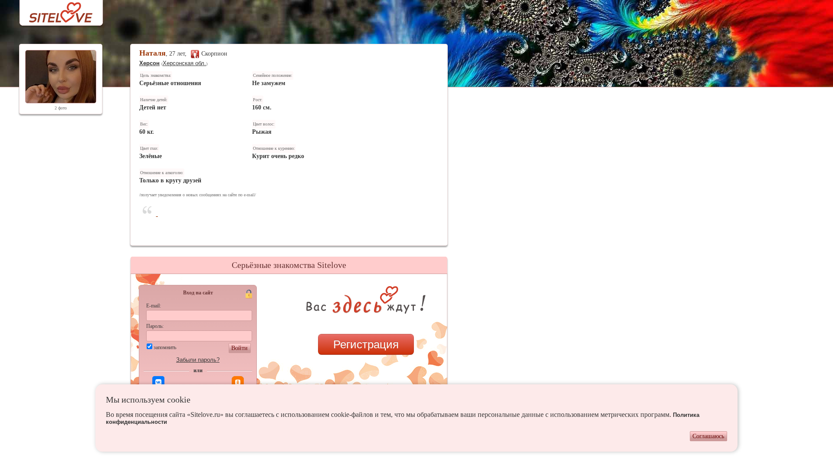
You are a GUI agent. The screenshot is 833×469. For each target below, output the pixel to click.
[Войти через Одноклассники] (238, 382)
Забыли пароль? (198, 360)
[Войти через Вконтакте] (158, 382)
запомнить (165, 347)
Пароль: (155, 326)
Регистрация (366, 344)
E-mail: (153, 306)
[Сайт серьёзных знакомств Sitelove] (54, 10)
